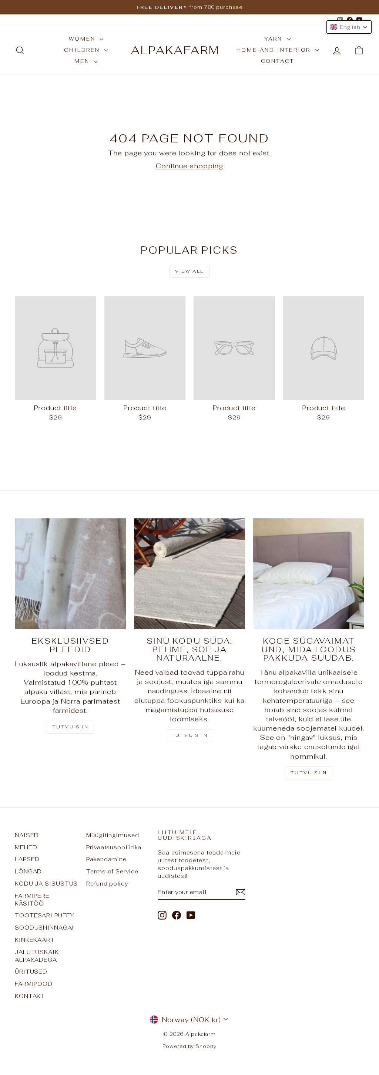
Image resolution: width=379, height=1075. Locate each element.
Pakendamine (106, 859)
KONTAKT (30, 996)
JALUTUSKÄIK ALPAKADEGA (37, 955)
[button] (349, 27)
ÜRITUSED (31, 971)
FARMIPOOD (34, 983)
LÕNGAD (28, 871)
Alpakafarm (175, 50)
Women (83, 39)
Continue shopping (189, 166)
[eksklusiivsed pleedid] (70, 573)
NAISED (27, 835)
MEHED (26, 847)
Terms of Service (112, 871)
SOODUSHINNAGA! (44, 927)
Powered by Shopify (189, 1046)
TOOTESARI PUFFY (44, 915)
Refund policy (107, 883)
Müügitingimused (112, 835)
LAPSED (27, 859)
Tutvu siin (70, 727)
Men (83, 61)
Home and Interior (275, 50)
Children (83, 50)
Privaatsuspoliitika (113, 847)
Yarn (275, 39)
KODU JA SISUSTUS (46, 883)
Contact (278, 61)
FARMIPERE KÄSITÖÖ (32, 899)
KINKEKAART (35, 939)
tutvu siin (309, 773)
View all (189, 271)
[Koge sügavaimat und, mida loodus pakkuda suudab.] (308, 573)
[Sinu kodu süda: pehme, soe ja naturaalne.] (189, 573)
